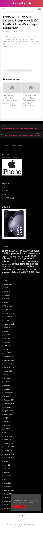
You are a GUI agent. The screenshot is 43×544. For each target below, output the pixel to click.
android (6, 251)
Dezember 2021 (9, 487)
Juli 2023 (6, 418)
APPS (5, 187)
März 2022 (7, 476)
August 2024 (8, 371)
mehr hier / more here (26, 503)
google (32, 253)
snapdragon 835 (26, 70)
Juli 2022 (6, 461)
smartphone (6, 267)
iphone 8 (7, 261)
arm (9, 70)
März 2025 (7, 346)
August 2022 (8, 458)
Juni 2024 (7, 378)
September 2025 (9, 324)
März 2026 (7, 302)
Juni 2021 (7, 508)
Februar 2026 (8, 306)
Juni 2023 (7, 421)
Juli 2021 (6, 505)
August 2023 (8, 414)
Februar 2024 (8, 393)
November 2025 (9, 317)
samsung (16, 264)
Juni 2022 (7, 465)
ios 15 (26, 256)
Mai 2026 (7, 295)
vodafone (23, 269)
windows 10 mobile (18, 272)
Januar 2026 (7, 309)
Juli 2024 (6, 374)
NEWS (16, 31)
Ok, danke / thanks (19, 507)
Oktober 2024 (8, 364)
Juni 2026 (7, 291)
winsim (30, 272)
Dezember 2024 (9, 356)
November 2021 (9, 490)
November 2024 (9, 360)
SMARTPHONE (9, 198)
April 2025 (7, 342)
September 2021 (9, 497)
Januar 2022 (7, 483)
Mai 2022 (7, 468)
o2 (34, 261)
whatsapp (6, 272)
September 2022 (9, 454)
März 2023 (7, 432)
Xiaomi (38, 272)
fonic (19, 253)
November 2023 (9, 403)
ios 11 (7, 256)
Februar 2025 (8, 349)
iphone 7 (29, 258)
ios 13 (16, 256)
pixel (9, 264)
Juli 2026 (6, 288)
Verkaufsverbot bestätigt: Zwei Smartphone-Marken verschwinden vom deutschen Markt (10, 100)
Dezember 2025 (9, 313)
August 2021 (8, 501)
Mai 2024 (7, 382)
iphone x (18, 261)
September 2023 (9, 411)
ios (3, 256)
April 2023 (7, 429)
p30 (38, 261)
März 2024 (7, 389)
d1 (3, 253)
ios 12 (12, 256)
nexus (30, 261)
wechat (32, 269)
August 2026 (8, 284)
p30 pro (4, 264)
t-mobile (29, 266)
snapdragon (15, 70)
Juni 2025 (7, 335)
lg (23, 261)
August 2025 (8, 327)
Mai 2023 (7, 425)
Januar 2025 (7, 353)
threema (14, 269)
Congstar (34, 251)
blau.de (24, 250)
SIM (5, 194)
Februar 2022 (8, 479)
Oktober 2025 (8, 320)
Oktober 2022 (8, 450)
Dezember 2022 (9, 443)
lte (26, 261)
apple (13, 250)
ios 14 (21, 256)
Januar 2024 (7, 396)
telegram (6, 269)
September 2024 (9, 367)
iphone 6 (18, 258)
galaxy (25, 253)
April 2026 (7, 299)
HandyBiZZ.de (21, 3)
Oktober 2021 (8, 494)
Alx (33, 527)
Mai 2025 (7, 338)
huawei (37, 253)
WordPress (20, 527)
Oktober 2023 (8, 407)
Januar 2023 (7, 440)
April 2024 (7, 385)
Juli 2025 (6, 331)
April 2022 (7, 472)
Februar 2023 (8, 436)
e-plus (12, 253)
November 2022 (9, 447)
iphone (32, 256)
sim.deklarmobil (29, 264)
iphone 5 (7, 258)
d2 (6, 253)
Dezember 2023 (9, 400)
